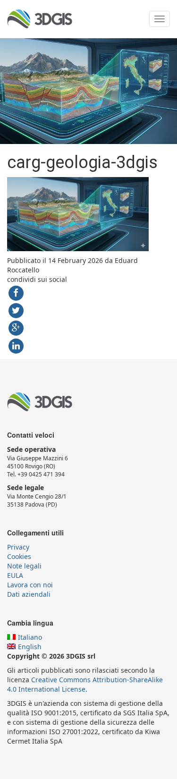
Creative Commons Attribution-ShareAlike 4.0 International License (85, 684)
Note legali (24, 565)
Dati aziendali (29, 594)
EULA (15, 575)
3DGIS (39, 18)
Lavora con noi (30, 584)
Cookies (19, 556)
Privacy (18, 546)
